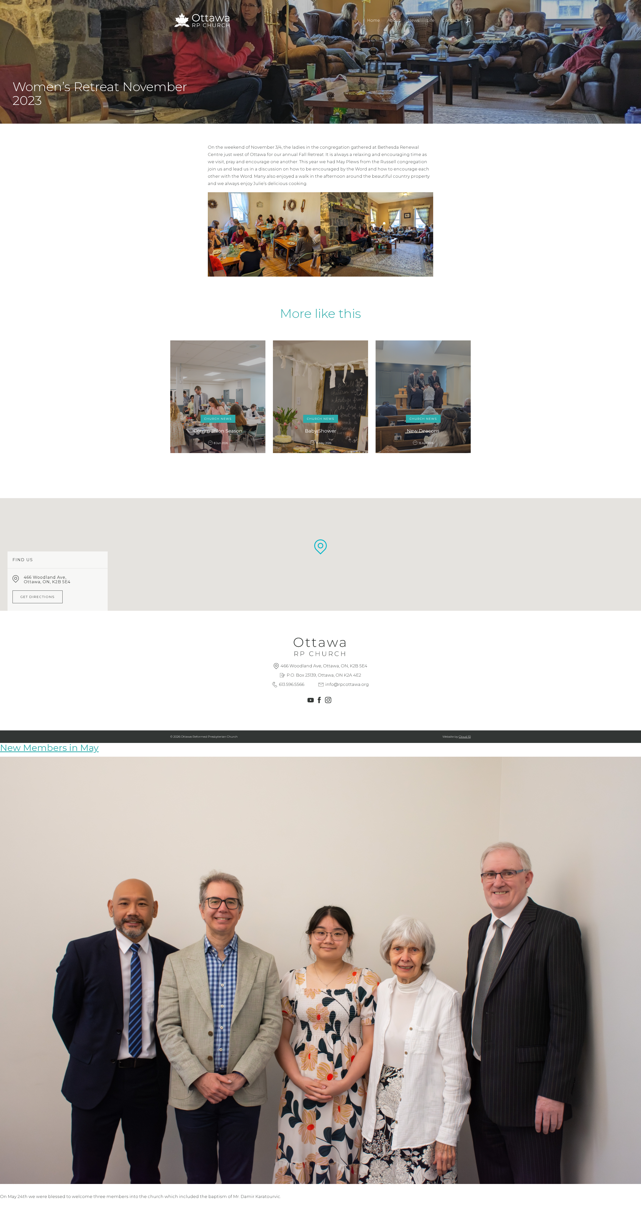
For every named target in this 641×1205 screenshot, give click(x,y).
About (393, 20)
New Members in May (49, 747)
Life (430, 20)
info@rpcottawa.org (347, 684)
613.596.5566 (291, 684)
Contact (450, 20)
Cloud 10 (465, 736)
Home (373, 20)
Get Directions (37, 597)
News (413, 20)
